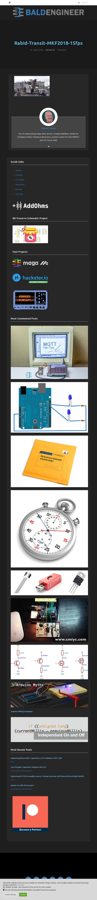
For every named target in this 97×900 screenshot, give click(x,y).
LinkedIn (19, 175)
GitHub (18, 170)
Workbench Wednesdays (21, 771)
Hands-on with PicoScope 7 (22, 785)
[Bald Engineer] (48, 12)
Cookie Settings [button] (10, 894)
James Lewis (38, 50)
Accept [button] (23, 894)
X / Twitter (19, 180)
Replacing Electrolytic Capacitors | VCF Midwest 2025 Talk (36, 758)
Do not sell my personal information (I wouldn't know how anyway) (30, 890)
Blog (13, 762)
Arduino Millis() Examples (22, 711)
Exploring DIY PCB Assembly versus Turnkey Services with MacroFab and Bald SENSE (47, 776)
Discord (18, 189)
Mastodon (19, 185)
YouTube (19, 194)
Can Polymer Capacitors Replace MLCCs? (28, 767)
